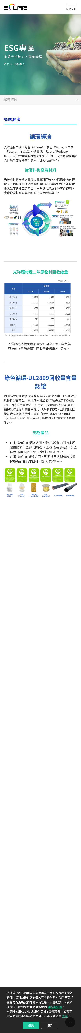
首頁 (7, 64)
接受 (31, 1025)
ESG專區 (19, 64)
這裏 (65, 1016)
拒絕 (49, 1025)
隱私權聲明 (55, 1007)
